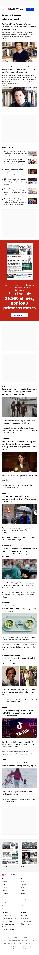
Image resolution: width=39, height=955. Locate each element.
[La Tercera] (10, 864)
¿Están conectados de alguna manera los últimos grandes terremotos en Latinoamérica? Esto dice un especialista (19, 530)
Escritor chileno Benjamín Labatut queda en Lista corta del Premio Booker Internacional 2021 (19, 26)
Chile (3, 386)
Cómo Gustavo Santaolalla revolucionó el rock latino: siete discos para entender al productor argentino (18, 692)
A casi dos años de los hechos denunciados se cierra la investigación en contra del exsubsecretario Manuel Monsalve (14, 172)
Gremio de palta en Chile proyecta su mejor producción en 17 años (17, 486)
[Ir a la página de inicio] (15, 9)
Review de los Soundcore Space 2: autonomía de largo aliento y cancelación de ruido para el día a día (19, 647)
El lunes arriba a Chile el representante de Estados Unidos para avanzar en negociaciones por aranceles (19, 477)
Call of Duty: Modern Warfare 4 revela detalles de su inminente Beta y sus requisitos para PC (19, 638)
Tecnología (6, 603)
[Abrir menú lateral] (3, 9)
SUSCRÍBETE (19, 315)
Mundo (4, 707)
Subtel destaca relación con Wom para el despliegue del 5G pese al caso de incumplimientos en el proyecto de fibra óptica (19, 445)
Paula (4, 760)
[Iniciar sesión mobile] (36, 9)
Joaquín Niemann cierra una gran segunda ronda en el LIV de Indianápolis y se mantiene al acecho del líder (19, 594)
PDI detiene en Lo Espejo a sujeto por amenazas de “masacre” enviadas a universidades (18, 422)
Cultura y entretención (11, 655)
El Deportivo (6, 546)
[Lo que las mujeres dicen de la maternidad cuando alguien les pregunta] (19, 778)
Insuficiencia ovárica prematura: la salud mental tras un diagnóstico (19, 800)
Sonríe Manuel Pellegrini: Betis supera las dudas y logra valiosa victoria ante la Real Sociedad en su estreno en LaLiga (19, 585)
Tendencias (6, 493)
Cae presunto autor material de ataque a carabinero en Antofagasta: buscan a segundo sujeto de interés (19, 391)
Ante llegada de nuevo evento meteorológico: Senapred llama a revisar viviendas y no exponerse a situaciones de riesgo (19, 430)
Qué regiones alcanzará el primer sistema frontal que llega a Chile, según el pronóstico (19, 499)
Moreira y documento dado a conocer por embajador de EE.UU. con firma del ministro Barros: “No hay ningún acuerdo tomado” (14, 162)
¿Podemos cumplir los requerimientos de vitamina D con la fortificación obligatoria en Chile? (19, 538)
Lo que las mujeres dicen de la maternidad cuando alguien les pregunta (19, 764)
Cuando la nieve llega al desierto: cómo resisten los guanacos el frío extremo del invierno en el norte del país (15, 192)
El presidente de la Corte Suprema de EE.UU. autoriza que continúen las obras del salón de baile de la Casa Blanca (18, 744)
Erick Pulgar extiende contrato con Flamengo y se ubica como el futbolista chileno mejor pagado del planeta (15, 182)
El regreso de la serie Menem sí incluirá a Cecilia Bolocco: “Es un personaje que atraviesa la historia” (19, 661)
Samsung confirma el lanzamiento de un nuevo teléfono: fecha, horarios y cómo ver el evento (19, 608)
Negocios (5, 438)
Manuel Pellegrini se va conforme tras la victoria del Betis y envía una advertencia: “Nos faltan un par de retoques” (19, 553)
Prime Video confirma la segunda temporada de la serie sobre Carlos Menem (19, 700)
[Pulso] (29, 864)
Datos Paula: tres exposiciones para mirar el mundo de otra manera (17, 793)
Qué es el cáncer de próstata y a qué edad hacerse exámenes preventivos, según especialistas (15, 153)
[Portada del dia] (20, 279)
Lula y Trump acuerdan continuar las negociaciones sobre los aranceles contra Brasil (18, 752)
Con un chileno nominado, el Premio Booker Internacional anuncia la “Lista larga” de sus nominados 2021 (19, 69)
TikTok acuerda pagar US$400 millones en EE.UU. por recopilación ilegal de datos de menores (19, 713)
